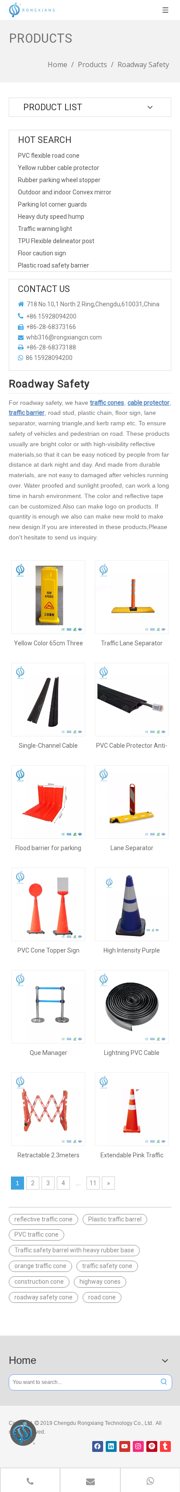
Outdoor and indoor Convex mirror (64, 192)
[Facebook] (97, 1446)
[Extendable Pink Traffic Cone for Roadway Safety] (131, 1108)
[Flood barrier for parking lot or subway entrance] (48, 801)
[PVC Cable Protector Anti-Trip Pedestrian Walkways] (131, 698)
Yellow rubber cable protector (58, 167)
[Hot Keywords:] (164, 1382)
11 (93, 1183)
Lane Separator (132, 847)
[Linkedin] (111, 1446)
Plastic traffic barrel (115, 1219)
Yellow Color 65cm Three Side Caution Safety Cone (48, 643)
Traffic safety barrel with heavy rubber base (74, 1250)
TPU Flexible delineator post (56, 240)
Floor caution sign (42, 253)
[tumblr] (165, 1446)
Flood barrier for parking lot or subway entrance (48, 847)
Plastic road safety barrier (53, 265)
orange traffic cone (40, 1265)
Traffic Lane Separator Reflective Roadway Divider (132, 643)
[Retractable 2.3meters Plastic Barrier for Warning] (48, 1108)
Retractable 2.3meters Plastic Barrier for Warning (48, 1155)
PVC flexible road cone (49, 155)
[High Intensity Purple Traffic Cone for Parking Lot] (131, 903)
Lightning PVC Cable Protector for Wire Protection (131, 1052)
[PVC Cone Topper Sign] (48, 903)
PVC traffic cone (36, 1234)
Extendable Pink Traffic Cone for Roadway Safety (131, 1155)
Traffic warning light (45, 228)
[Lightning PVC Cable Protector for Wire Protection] (131, 1006)
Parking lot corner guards (52, 204)
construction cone (39, 1281)
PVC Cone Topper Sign (48, 950)
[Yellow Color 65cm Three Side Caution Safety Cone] (48, 596)
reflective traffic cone (43, 1219)
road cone (102, 1297)
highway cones (100, 1281)
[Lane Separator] (131, 801)
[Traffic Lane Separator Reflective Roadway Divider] (131, 596)
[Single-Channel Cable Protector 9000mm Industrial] (48, 698)
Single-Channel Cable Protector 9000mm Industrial (48, 745)
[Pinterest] (151, 1446)
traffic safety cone (107, 1265)
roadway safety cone (43, 1297)
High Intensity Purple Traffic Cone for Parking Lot (131, 950)
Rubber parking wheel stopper (59, 179)
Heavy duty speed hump (51, 216)
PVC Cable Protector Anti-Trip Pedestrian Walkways (131, 745)
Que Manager (48, 1052)
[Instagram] (138, 1446)
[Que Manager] (48, 1006)
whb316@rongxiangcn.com (64, 337)
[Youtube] (124, 1446)
